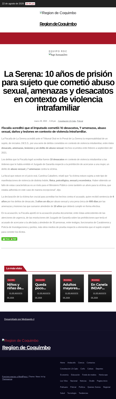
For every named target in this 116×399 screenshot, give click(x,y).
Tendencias (83, 393)
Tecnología (71, 393)
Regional (67, 280)
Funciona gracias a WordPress (15, 377)
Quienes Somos (94, 387)
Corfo (82, 369)
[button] (57, 38)
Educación (40, 280)
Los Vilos (64, 381)
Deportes (99, 369)
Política (82, 387)
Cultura (11, 280)
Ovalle (91, 381)
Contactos (91, 363)
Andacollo (71, 363)
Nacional (73, 381)
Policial (80, 121)
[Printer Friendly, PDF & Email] (9, 239)
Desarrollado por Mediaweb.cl (19, 319)
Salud (62, 393)
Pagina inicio (102, 381)
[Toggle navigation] (111, 38)
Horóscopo (103, 375)
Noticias (83, 381)
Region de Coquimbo (58, 24)
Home (62, 363)
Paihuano (64, 387)
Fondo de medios (89, 375)
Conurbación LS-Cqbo (67, 121)
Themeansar (7, 379)
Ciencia (81, 363)
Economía (64, 375)
